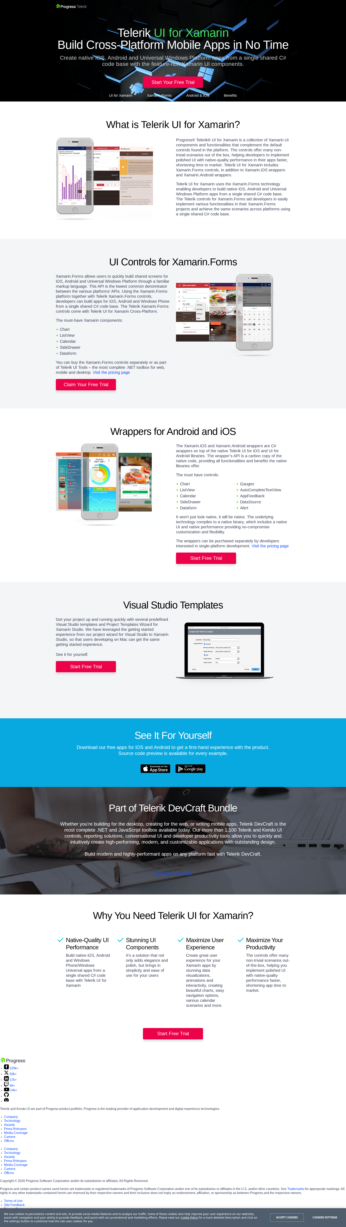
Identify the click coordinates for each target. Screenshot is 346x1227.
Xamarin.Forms (159, 95)
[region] (173, 1217)
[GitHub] (6, 1096)
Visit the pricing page (111, 372)
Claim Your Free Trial (86, 384)
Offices (9, 1141)
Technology (12, 1120)
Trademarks (295, 1189)
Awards (9, 1125)
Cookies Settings (325, 1217)
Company (11, 1116)
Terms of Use (13, 1201)
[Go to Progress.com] (13, 1062)
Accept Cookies (287, 1217)
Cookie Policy (189, 1217)
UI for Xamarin (120, 95)
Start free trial (206, 558)
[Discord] (6, 1100)
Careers (9, 1137)
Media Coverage (16, 1133)
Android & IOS (197, 95)
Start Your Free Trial (173, 82)
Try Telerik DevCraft (173, 873)
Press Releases (15, 1129)
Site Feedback (14, 1205)
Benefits (230, 95)
